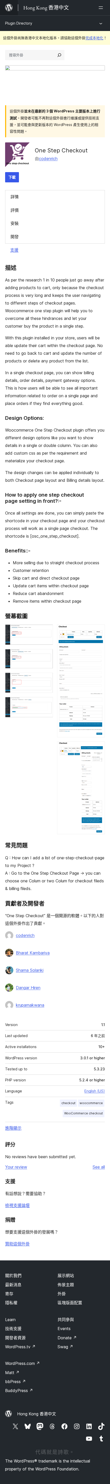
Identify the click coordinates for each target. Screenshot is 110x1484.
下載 (12, 177)
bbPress (15, 1381)
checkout (68, 1103)
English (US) (94, 1091)
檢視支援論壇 (17, 1205)
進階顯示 (13, 1128)
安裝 (14, 223)
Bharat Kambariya (33, 952)
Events (64, 1328)
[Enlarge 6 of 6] (98, 748)
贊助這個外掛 (17, 1243)
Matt (12, 1372)
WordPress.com (22, 1363)
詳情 (14, 196)
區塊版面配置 (70, 1302)
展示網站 (66, 1275)
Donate (67, 1337)
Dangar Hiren (28, 987)
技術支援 (13, 1328)
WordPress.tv (20, 1346)
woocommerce (91, 1103)
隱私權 (11, 1302)
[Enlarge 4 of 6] (46, 703)
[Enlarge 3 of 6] (46, 679)
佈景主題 (66, 1284)
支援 (14, 250)
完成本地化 (94, 38)
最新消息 (13, 1284)
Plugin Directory (18, 23)
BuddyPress (19, 1390)
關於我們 (13, 1275)
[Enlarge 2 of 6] (46, 656)
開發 (14, 236)
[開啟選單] (102, 7)
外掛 (62, 1293)
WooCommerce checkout (83, 1113)
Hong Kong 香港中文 (36, 1413)
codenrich (48, 158)
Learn (10, 1319)
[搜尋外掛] (59, 55)
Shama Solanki (29, 970)
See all (99, 1166)
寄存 (9, 1293)
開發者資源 (15, 1337)
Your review (16, 1166)
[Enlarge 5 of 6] (98, 631)
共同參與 (66, 1319)
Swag (65, 1346)
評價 (14, 210)
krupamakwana (30, 1005)
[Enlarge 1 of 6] (46, 631)
